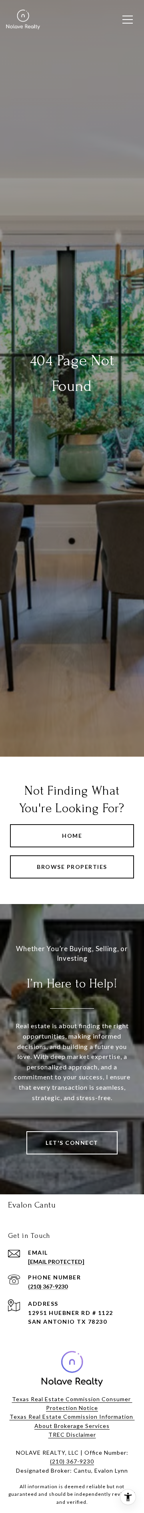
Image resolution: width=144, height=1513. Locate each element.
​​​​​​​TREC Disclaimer (72, 1434)
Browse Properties (72, 866)
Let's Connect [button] (72, 1142)
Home (72, 835)
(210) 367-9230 (48, 1286)
